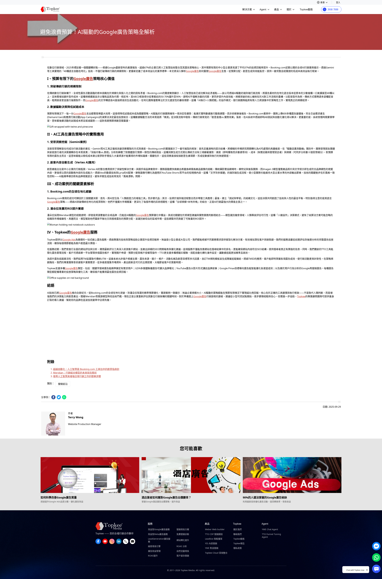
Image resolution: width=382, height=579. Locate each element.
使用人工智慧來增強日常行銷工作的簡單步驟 (77, 376)
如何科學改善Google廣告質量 (59, 497)
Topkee (301, 296)
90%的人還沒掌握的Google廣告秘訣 (265, 497)
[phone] (125, 541)
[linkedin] (118, 541)
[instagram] (112, 541)
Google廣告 (192, 71)
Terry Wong (75, 417)
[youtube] (105, 541)
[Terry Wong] (53, 424)
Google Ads (69, 239)
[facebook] (98, 541)
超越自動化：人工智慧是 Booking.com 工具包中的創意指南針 (86, 369)
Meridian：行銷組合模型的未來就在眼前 (75, 372)
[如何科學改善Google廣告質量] (90, 475)
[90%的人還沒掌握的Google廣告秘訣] (292, 475)
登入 (338, 2)
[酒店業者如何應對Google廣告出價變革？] (191, 475)
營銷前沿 (63, 384)
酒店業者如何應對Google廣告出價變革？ (166, 497)
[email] (132, 541)
